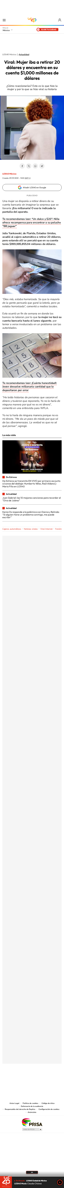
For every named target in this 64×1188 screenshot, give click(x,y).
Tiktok (17, 1078)
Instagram (29, 1078)
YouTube (23, 1078)
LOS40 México (32, 20)
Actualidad (24, 54)
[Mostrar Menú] (4, 20)
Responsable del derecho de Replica (20, 1109)
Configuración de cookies (49, 1109)
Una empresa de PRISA (32, 1122)
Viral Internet (46, 529)
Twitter (28, 166)
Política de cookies (30, 1103)
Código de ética (48, 1103)
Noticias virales (31, 529)
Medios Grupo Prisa (32, 1129)
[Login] (60, 20)
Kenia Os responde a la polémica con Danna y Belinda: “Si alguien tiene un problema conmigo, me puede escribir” (30, 514)
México (6, 30)
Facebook (22, 166)
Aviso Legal (14, 1103)
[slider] (32, 1176)
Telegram (42, 166)
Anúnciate (32, 1112)
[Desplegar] (32, 1172)
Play (59, 1182)
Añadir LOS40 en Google (34, 187)
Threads (47, 1078)
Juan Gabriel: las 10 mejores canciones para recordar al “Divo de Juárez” (31, 499)
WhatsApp (35, 166)
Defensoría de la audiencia (32, 1106)
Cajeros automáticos (11, 529)
